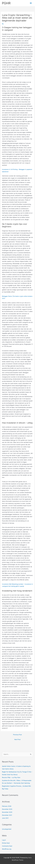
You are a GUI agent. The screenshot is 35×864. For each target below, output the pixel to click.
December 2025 (7, 809)
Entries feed (6, 843)
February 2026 (6, 806)
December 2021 (7, 815)
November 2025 (7, 812)
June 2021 (5, 818)
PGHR (6, 3)
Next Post (17, 739)
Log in (4, 840)
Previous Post (17, 734)
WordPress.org (6, 849)
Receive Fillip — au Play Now (11, 777)
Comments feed (7, 846)
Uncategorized (6, 829)
